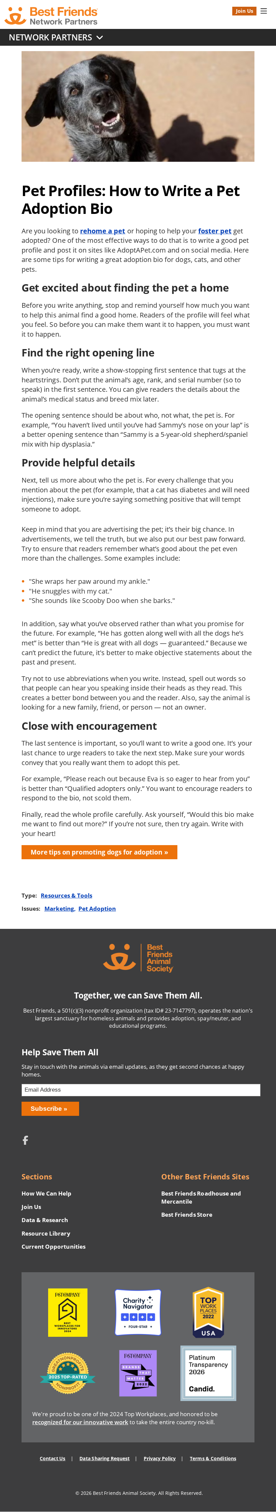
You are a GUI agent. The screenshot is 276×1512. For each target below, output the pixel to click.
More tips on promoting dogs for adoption (96, 852)
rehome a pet (103, 230)
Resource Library (46, 1233)
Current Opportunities (53, 1246)
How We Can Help (46, 1193)
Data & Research (45, 1220)
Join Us (244, 10)
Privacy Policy (160, 1458)
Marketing (59, 908)
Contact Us (52, 1458)
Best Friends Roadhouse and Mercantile (201, 1197)
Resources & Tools (66, 895)
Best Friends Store (186, 1214)
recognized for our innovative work (80, 1422)
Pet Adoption (97, 908)
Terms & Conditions (213, 1458)
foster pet (215, 230)
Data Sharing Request (104, 1458)
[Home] (51, 16)
